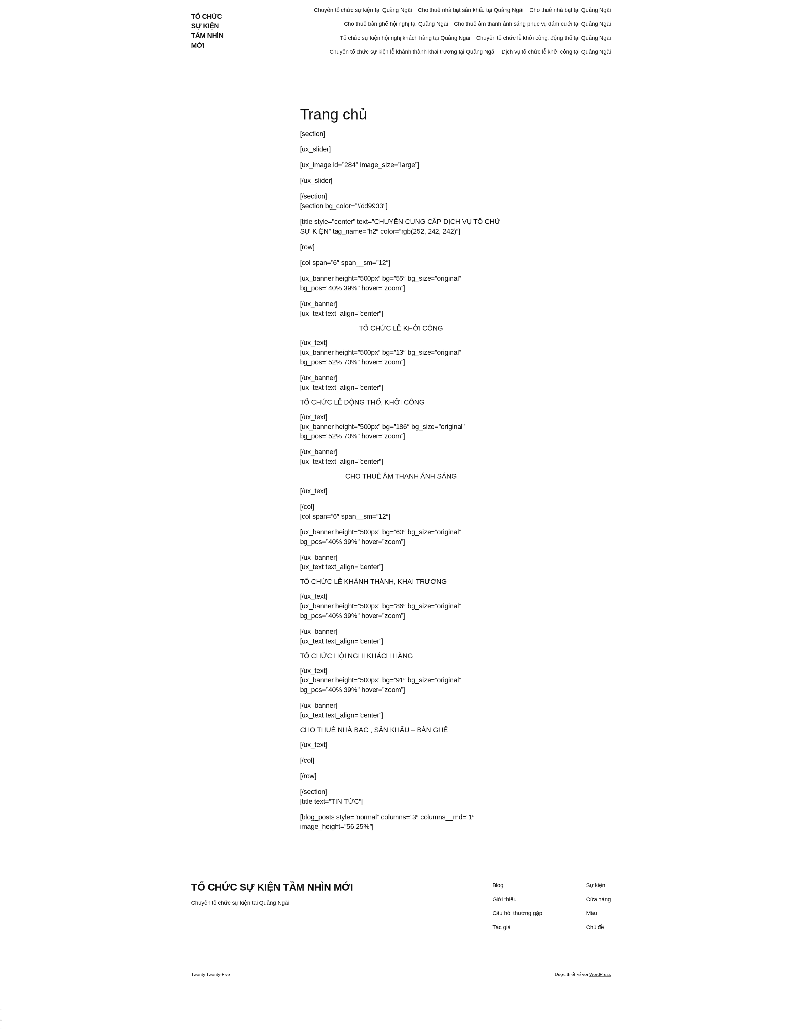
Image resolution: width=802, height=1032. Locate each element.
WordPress (600, 974)
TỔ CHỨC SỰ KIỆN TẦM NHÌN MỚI (272, 887)
